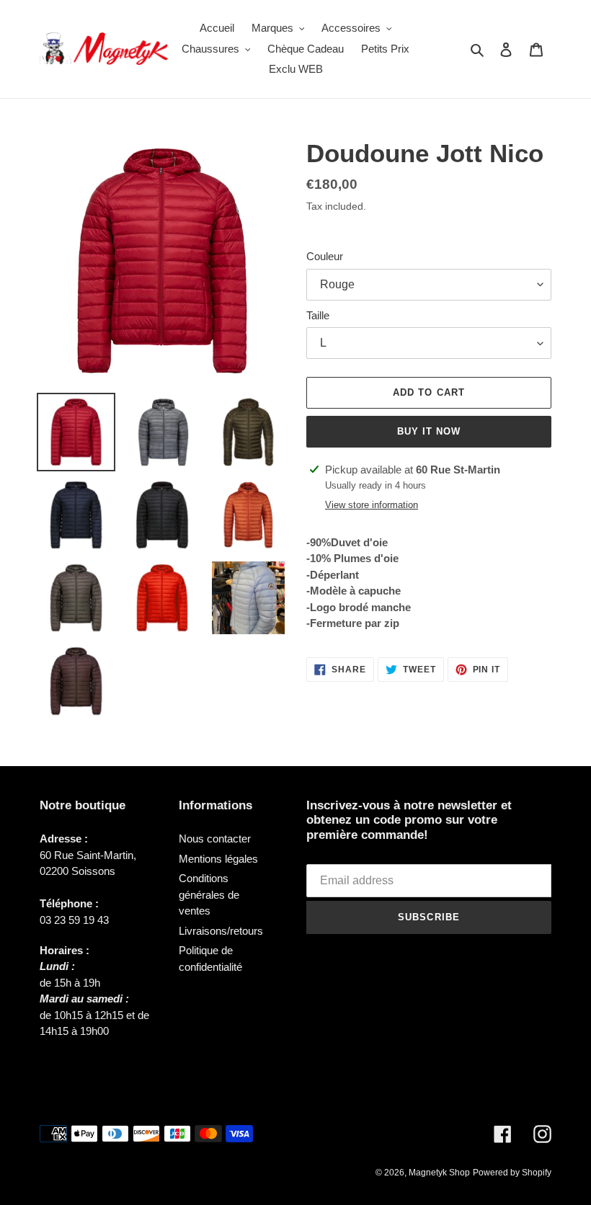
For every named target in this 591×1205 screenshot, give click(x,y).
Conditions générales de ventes (209, 894)
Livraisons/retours (221, 931)
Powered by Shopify (512, 1173)
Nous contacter (215, 838)
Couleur (324, 256)
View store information (371, 504)
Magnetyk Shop (439, 1173)
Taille (317, 315)
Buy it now (429, 431)
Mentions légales (218, 859)
